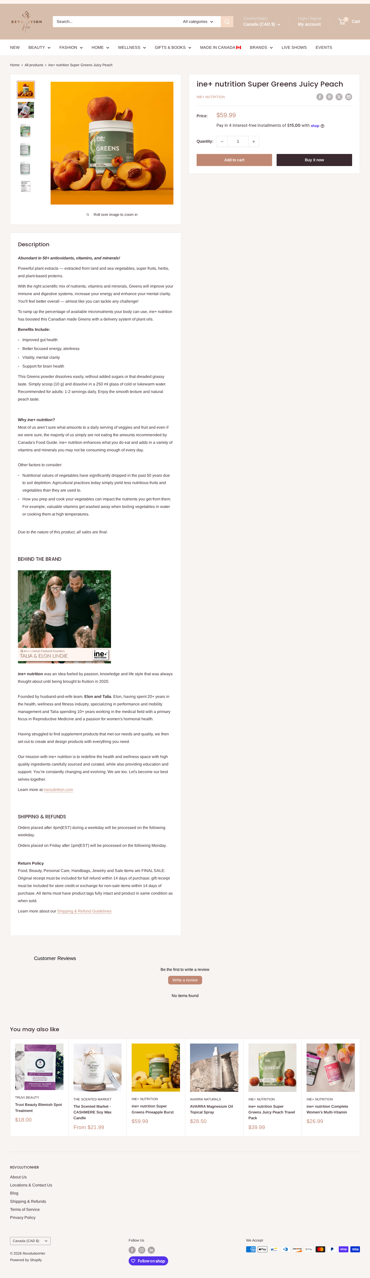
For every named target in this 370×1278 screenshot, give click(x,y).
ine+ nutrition (211, 97)
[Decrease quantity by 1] (222, 141)
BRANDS (258, 47)
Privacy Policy (22, 1217)
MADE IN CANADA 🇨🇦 (220, 47)
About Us (18, 1177)
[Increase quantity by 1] (253, 141)
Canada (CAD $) (26, 1241)
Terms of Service (25, 1209)
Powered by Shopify (26, 1260)
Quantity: (205, 141)
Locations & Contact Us (31, 1185)
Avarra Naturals (205, 1099)
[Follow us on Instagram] (141, 1249)
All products (34, 65)
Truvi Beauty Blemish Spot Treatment (38, 1108)
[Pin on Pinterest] (329, 96)
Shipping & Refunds (28, 1201)
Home (15, 65)
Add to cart (234, 160)
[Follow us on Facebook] (132, 1249)
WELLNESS (129, 47)
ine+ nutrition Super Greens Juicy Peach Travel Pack (271, 1112)
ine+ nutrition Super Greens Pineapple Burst (153, 1109)
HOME (98, 47)
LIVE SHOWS (294, 47)
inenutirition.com (58, 789)
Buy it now (314, 160)
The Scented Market (92, 1099)
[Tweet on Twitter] (339, 96)
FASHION (68, 47)
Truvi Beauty (27, 1098)
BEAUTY (36, 47)
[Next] (360, 1087)
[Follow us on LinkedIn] (151, 1249)
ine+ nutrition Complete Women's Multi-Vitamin (327, 1109)
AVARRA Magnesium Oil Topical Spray (211, 1109)
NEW (15, 47)
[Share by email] (348, 96)
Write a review (185, 980)
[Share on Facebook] (319, 96)
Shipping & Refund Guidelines (84, 911)
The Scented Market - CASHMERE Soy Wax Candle (92, 1112)
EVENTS (324, 47)
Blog (14, 1193)
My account (309, 24)
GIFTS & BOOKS (170, 47)
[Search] (227, 21)
